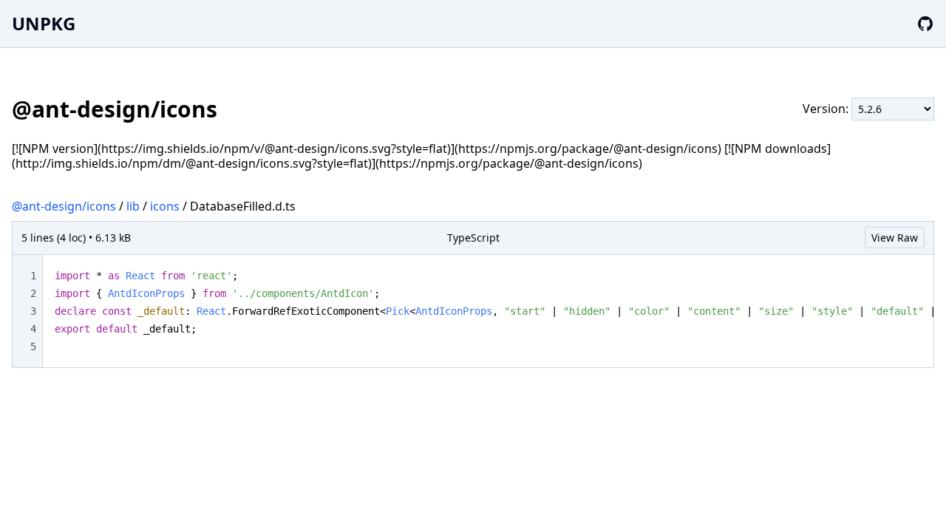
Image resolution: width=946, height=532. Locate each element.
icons (165, 206)
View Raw (894, 238)
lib (133, 206)
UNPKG (43, 23)
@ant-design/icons (64, 206)
